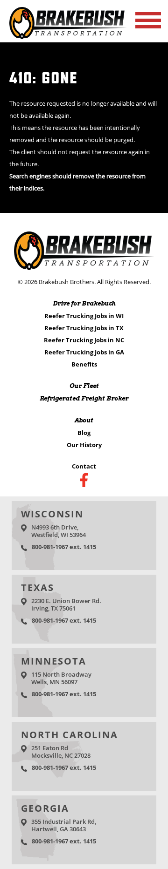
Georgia (45, 808)
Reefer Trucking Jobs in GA (84, 352)
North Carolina (69, 734)
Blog (84, 432)
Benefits (84, 364)
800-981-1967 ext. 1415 (64, 547)
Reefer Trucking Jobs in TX (84, 328)
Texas (37, 587)
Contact (84, 466)
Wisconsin (52, 514)
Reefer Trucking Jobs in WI (84, 316)
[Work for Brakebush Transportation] (68, 36)
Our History (84, 445)
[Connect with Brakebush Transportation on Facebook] (84, 480)
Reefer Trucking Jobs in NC (84, 340)
